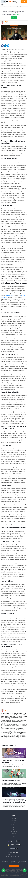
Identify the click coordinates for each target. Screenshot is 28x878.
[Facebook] (2, 45)
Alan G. (6, 710)
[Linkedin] (5, 45)
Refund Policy (18, 862)
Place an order (14, 866)
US (3, 1)
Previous (2, 7)
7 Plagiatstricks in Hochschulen (11, 780)
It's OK (14, 17)
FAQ (14, 822)
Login (2, 5)
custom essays (9, 295)
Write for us (14, 831)
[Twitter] (8, 45)
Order (23, 1)
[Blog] (18, 857)
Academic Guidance (11, 7)
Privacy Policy (5, 861)
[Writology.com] (14, 1)
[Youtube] (15, 857)
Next (25, 7)
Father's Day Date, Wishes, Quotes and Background (13, 761)
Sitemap (14, 833)
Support (14, 827)
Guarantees (14, 820)
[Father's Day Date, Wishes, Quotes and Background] (14, 753)
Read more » (16, 14)
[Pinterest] (13, 857)
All (4, 7)
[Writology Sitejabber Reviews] (11, 841)
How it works (14, 824)
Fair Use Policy (21, 861)
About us (14, 818)
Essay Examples (21, 7)
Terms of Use (13, 861)
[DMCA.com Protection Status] (14, 848)
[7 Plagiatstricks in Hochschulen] (14, 773)
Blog (14, 829)
